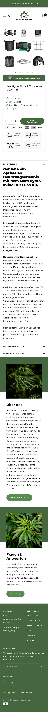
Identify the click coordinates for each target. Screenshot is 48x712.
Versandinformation (13, 347)
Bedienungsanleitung (14, 354)
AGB (29, 630)
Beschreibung (10, 164)
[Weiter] (44, 72)
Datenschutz (33, 620)
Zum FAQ (15, 594)
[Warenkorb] (43, 16)
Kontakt (31, 640)
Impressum (32, 615)
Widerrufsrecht (34, 625)
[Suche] (9, 16)
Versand (31, 635)
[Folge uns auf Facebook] (6, 683)
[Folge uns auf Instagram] (12, 683)
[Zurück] (4, 72)
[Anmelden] (41, 667)
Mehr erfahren (19, 498)
